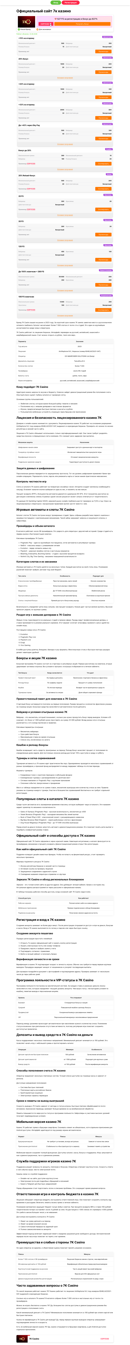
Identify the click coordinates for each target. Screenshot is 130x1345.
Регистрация (71, 3)
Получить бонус (82, 24)
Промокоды (103, 51)
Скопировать (103, 164)
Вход (56, 3)
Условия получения (65, 78)
